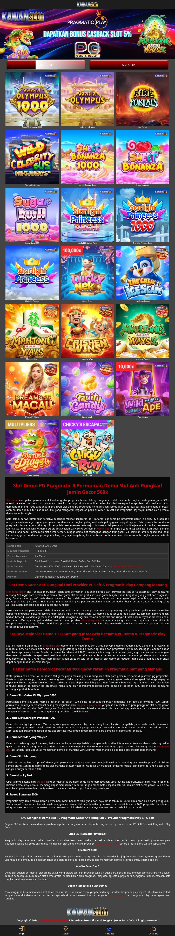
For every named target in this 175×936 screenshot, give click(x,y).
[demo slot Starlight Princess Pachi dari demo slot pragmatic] (87, 215)
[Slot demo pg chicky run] (87, 447)
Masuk (129, 65)
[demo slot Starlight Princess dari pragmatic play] (32, 273)
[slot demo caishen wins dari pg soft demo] (87, 331)
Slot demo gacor (16, 591)
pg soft (41, 781)
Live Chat (153, 933)
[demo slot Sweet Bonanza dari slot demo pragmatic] (142, 157)
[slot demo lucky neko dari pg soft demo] (87, 273)
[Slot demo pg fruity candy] (87, 389)
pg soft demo (117, 895)
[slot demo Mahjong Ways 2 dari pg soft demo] (142, 331)
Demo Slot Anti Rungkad (127, 566)
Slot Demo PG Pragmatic (53, 920)
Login (21, 933)
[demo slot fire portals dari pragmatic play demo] (142, 99)
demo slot (103, 528)
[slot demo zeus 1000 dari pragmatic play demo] (32, 99)
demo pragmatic (90, 620)
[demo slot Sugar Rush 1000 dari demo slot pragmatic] (32, 215)
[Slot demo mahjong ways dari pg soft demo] (32, 331)
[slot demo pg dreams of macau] (32, 389)
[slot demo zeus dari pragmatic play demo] (87, 99)
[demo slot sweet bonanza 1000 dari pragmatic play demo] (87, 157)
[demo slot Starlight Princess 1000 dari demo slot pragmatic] (142, 215)
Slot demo (12, 500)
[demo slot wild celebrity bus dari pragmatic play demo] (32, 157)
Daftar (46, 65)
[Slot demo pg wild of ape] (142, 389)
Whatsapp (109, 933)
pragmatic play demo (89, 705)
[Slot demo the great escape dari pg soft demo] (142, 273)
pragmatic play (51, 645)
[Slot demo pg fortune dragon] (32, 447)
